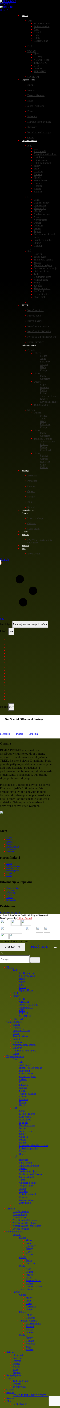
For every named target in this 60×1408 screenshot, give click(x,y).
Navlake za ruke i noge (39, 132)
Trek (29, 20)
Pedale (37, 228)
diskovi (37, 165)
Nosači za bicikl (35, 310)
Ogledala (38, 225)
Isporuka (9, 897)
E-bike (37, 38)
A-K (29, 145)
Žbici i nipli (39, 297)
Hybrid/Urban (41, 40)
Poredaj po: (6, 624)
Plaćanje (9, 895)
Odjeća (37, 353)
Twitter (19, 733)
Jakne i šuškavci (35, 106)
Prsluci (30, 111)
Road (36, 29)
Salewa (31, 410)
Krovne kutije (34, 315)
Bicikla (25, 15)
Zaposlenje (10, 851)
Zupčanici (39, 291)
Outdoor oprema (29, 345)
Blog (24, 548)
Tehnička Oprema (43, 438)
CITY (37, 65)
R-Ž (29, 251)
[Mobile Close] (2, 953)
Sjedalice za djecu (43, 265)
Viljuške (38, 285)
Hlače (30, 100)
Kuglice (38, 191)
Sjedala (37, 177)
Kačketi (44, 399)
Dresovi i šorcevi (35, 95)
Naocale (31, 90)
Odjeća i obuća (28, 80)
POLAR (31, 51)
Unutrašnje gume (42, 276)
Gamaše (44, 458)
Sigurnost (10, 890)
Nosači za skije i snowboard (41, 336)
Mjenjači (38, 211)
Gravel (37, 32)
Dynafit (31, 350)
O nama (9, 839)
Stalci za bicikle (42, 271)
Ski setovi (32, 475)
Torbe (37, 274)
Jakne (43, 358)
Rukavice (32, 127)
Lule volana (40, 205)
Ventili (37, 282)
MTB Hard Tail (42, 23)
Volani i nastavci (42, 180)
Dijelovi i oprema (29, 140)
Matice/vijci (40, 208)
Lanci (37, 199)
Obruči (37, 222)
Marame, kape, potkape (39, 121)
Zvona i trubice (41, 294)
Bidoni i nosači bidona (45, 154)
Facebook (5, 733)
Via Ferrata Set (47, 441)
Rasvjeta (38, 253)
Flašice (43, 390)
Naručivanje (11, 893)
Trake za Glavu (48, 396)
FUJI (29, 46)
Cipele (16, 1053)
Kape (43, 384)
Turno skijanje (41, 404)
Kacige (31, 84)
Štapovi (44, 456)
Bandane (44, 387)
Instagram (15, 912)
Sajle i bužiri (40, 256)
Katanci (38, 183)
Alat (36, 148)
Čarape (43, 370)
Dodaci (37, 381)
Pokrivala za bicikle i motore (33, 1145)
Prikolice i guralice (43, 240)
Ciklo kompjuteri (42, 163)
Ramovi (38, 245)
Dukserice (45, 361)
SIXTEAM (18, 1019)
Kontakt (9, 844)
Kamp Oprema (13, 1375)
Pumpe (37, 242)
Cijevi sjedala (40, 160)
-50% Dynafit (34, 553)
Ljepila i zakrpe (41, 202)
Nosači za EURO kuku (39, 331)
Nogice (37, 217)
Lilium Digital (24, 918)
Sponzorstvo (11, 849)
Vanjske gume (41, 279)
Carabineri (45, 450)
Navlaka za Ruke (49, 401)
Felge (36, 168)
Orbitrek (31, 523)
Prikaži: (4, 631)
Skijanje (25, 470)
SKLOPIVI (40, 71)
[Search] (35, 960)
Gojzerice (45, 378)
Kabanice (32, 116)
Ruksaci (44, 444)
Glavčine (38, 171)
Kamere (38, 174)
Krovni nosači (34, 321)
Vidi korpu (12, 947)
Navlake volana (42, 214)
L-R (29, 197)
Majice (43, 355)
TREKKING (40, 62)
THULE (25, 305)
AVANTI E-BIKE (43, 60)
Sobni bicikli (33, 528)
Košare (37, 188)
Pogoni (37, 231)
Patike (43, 376)
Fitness (25, 513)
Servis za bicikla (12, 846)
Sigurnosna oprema (43, 259)
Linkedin (33, 733)
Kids (36, 35)
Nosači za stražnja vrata (39, 326)
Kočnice (38, 185)
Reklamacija (11, 900)
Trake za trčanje (35, 518)
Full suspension (41, 26)
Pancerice (32, 480)
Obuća (37, 373)
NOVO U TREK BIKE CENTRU (30, 1395)
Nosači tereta (40, 219)
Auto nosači (40, 151)
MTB (36, 54)
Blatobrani (39, 157)
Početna (9, 837)
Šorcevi (44, 364)
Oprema (31, 486)
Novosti (25, 534)
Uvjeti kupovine (12, 888)
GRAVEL (39, 57)
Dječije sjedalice (21, 1228)
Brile (29, 502)
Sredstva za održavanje (45, 268)
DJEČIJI (38, 68)
